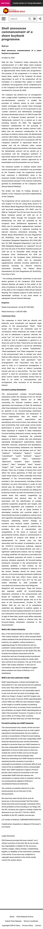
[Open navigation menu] (4, 19)
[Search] (29, 18)
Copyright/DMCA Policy (11, 925)
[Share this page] (40, 19)
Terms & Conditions (31, 921)
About (12, 917)
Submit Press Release (13, 921)
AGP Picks (5, 3)
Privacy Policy (27, 925)
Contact (38, 925)
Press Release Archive (24, 917)
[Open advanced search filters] (34, 18)
